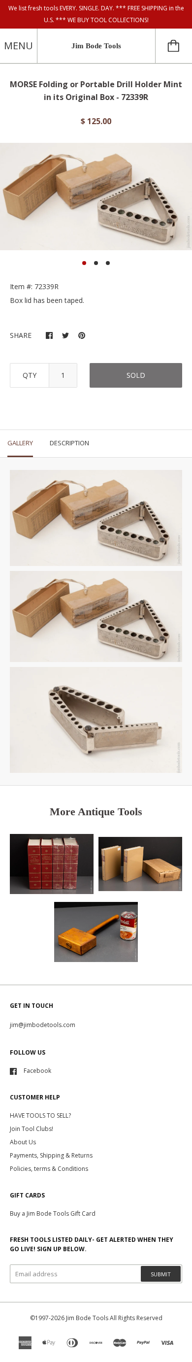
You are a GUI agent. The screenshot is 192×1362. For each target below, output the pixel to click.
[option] (96, 196)
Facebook (37, 1070)
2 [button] (96, 263)
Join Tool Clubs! (31, 1129)
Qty (29, 375)
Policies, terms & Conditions (49, 1168)
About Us (23, 1142)
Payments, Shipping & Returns (51, 1155)
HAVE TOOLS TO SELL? (40, 1115)
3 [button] (108, 263)
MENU (18, 45)
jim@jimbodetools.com (42, 1025)
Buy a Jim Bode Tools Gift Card (53, 1213)
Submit (161, 1274)
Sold (136, 375)
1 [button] (84, 263)
